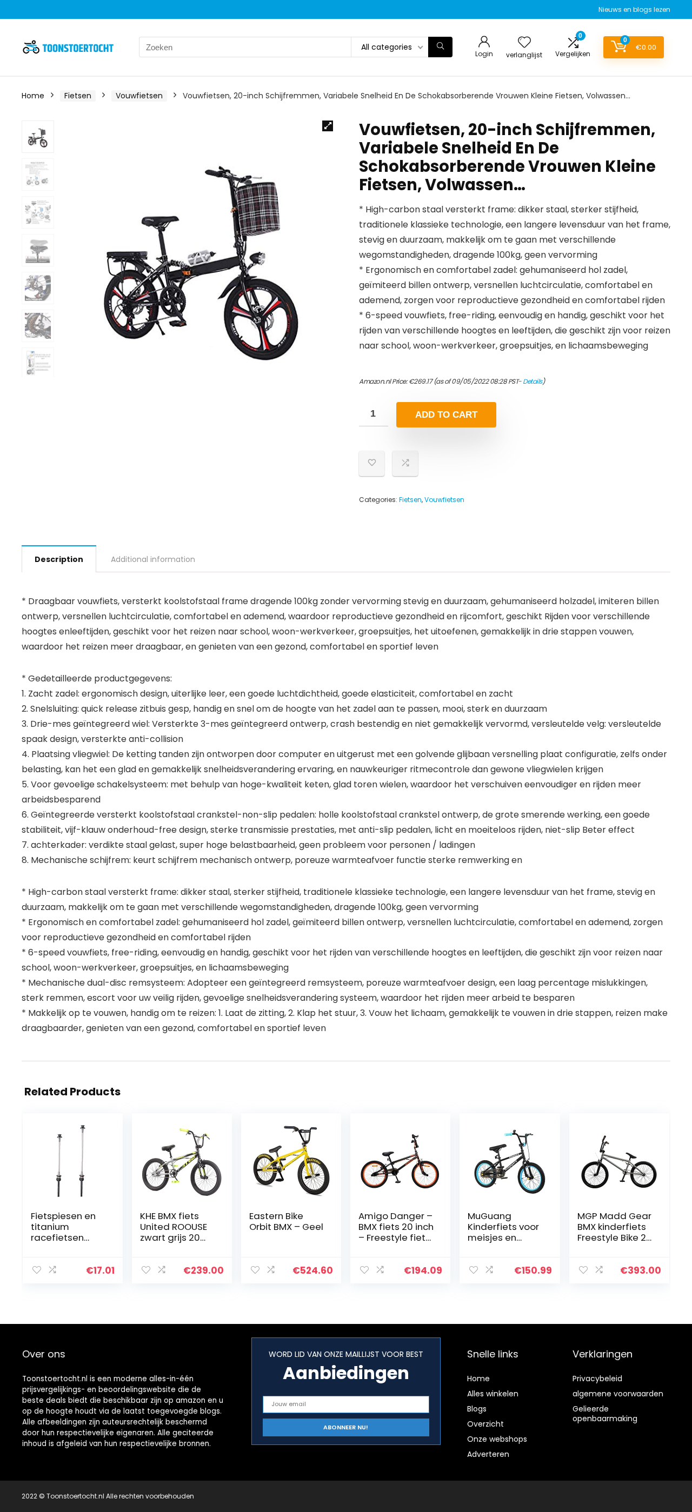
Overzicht (485, 1424)
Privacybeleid (597, 1378)
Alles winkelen (492, 1393)
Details (532, 381)
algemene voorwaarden (618, 1393)
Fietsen (77, 95)
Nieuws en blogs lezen (634, 9)
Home (33, 95)
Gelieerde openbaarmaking (605, 1413)
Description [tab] (59, 559)
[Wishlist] (524, 43)
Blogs (477, 1408)
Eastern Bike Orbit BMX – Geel (286, 1221)
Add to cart (446, 415)
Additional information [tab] (153, 559)
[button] (327, 126)
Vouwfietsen (139, 95)
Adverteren (488, 1454)
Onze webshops (497, 1439)
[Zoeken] (440, 47)
